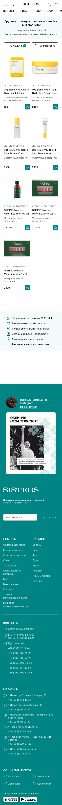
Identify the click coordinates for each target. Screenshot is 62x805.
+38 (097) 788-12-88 (19, 653)
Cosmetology (44, 783)
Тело (35, 555)
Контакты (8, 589)
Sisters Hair (14, 776)
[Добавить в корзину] (27, 106)
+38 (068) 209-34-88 (19, 743)
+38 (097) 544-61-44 (19, 731)
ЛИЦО (23, 10)
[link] (56, 4)
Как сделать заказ (13, 550)
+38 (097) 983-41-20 (19, 658)
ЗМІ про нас (9, 565)
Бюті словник (10, 584)
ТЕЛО (37, 10)
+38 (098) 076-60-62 (20, 753)
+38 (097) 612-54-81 (19, 648)
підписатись (48, 517)
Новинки (37, 570)
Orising (7, 206)
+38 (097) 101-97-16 (19, 721)
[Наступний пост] (51, 443)
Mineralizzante (20, 206)
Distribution (14, 783)
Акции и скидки (41, 575)
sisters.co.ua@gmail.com (21, 628)
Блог (5, 579)
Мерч (36, 565)
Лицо (36, 550)
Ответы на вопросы (14, 555)
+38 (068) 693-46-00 (20, 662)
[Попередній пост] (10, 443)
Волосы (37, 544)
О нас (6, 560)
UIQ (5, 86)
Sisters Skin (43, 776)
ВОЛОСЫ (8, 10)
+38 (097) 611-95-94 (19, 709)
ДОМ (50, 10)
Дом (35, 560)
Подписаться (28, 406)
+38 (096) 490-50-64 (20, 672)
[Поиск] (12, 4)
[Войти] (49, 4)
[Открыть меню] (5, 4)
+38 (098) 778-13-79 (19, 699)
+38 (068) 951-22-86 (19, 667)
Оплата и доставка (14, 544)
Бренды (37, 581)
